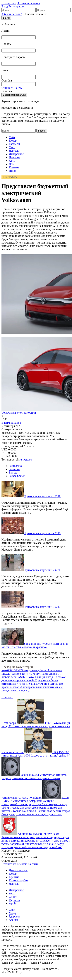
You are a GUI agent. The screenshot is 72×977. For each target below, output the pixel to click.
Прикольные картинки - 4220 (42, 570)
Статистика (8, 3)
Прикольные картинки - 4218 (42, 496)
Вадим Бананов (11, 422)
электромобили (26, 412)
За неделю (15, 465)
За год (13, 472)
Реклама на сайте (27, 864)
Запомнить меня (36, 14)
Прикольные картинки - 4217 (42, 606)
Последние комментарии (17, 667)
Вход (4, 6)
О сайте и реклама (28, 3)
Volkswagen (8, 412)
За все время (17, 475)
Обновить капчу (11, 87)
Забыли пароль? (11, 14)
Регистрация (16, 6)
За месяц (14, 469)
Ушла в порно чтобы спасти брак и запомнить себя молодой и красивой (34, 645)
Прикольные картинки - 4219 (42, 533)
